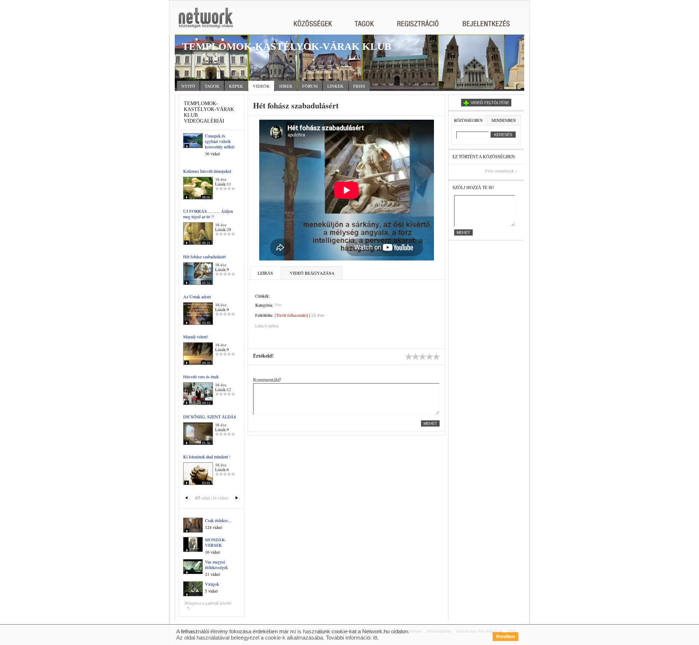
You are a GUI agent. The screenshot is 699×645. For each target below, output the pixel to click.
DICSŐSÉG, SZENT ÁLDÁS (209, 416)
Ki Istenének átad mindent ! (206, 456)
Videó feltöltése (490, 102)
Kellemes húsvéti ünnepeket (207, 171)
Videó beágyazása (312, 273)
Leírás (265, 273)
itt (375, 637)
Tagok (212, 86)
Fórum (310, 86)
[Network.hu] (206, 21)
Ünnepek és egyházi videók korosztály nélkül (219, 141)
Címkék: (262, 296)
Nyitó (188, 86)
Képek (236, 86)
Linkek (335, 86)
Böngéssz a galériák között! (208, 603)
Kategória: (264, 305)
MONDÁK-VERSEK (215, 542)
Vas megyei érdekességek (216, 564)
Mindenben (503, 120)
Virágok (212, 584)
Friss (359, 86)
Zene (278, 304)
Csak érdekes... (218, 520)
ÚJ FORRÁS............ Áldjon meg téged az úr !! (208, 213)
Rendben (505, 636)
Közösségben (468, 120)
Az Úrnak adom (197, 296)
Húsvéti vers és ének (201, 376)
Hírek (286, 86)
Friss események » (501, 171)
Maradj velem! (195, 336)
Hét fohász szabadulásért (204, 256)
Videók (261, 86)
